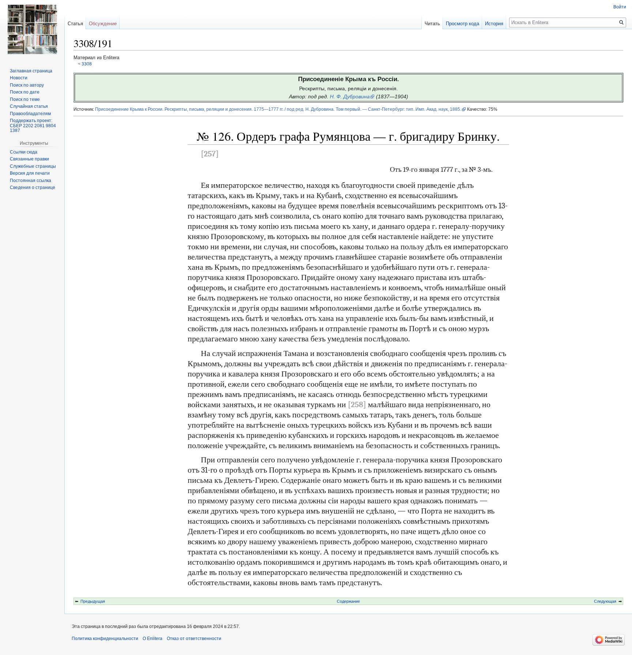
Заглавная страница (31, 70)
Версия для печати (30, 173)
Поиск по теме (25, 99)
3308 (87, 63)
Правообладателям (30, 113)
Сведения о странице (32, 187)
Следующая (605, 601)
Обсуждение (103, 23)
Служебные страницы (33, 166)
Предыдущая (92, 601)
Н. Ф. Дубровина (350, 96)
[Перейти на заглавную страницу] (32, 29)
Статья (75, 23)
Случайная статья (29, 106)
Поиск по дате (25, 92)
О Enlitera (152, 638)
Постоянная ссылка (30, 180)
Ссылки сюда (23, 152)
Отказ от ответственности (194, 638)
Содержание (348, 601)
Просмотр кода (462, 23)
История (494, 23)
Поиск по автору (27, 85)
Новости (18, 77)
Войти (619, 7)
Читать (432, 23)
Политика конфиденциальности (105, 638)
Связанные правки (29, 159)
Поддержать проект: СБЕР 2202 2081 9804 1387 (33, 125)
